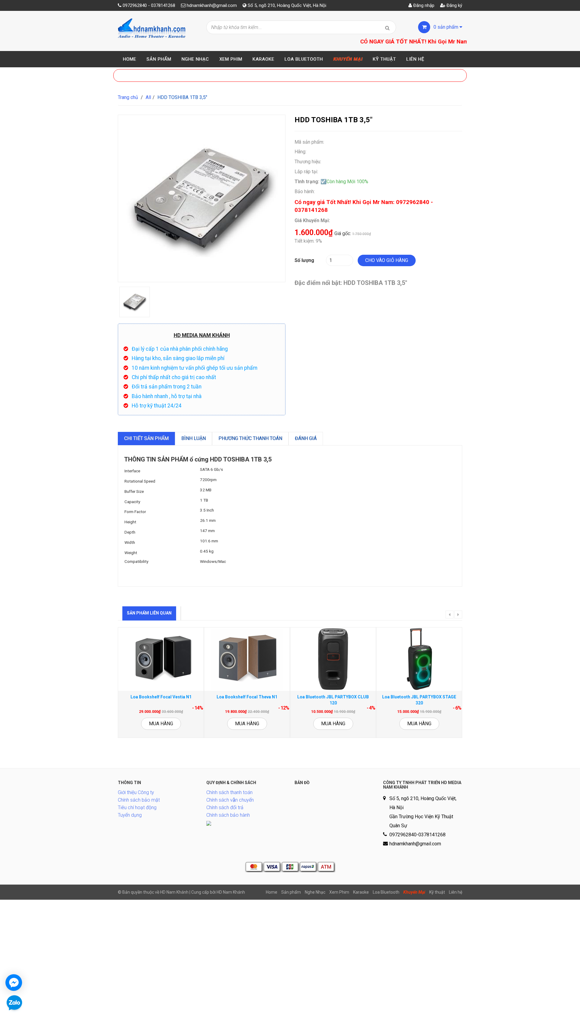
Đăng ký (453, 5)
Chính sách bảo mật (139, 800)
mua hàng (161, 723)
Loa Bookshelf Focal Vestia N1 (161, 696)
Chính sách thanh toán (229, 792)
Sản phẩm (159, 59)
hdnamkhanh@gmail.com (212, 5)
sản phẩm (446, 27)
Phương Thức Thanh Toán (250, 438)
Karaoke (263, 59)
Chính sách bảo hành (228, 815)
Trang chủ (128, 97)
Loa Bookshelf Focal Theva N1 (247, 696)
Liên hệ (415, 59)
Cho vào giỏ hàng (386, 260)
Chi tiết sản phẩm (146, 438)
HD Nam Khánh (231, 892)
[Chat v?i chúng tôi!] (13, 982)
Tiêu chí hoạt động (137, 807)
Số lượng (304, 260)
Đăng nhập (423, 5)
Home (129, 59)
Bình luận (193, 438)
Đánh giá (306, 438)
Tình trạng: (307, 181)
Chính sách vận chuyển (230, 800)
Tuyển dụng (130, 815)
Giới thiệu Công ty (136, 792)
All (148, 97)
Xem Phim (230, 59)
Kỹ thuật (384, 59)
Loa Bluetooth (304, 59)
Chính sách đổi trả (224, 807)
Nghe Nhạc (195, 59)
